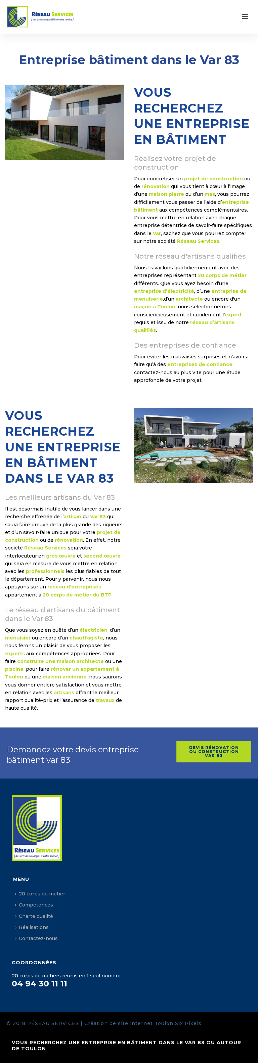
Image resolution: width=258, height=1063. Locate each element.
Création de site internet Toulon (128, 1023)
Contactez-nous (38, 938)
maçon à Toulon (154, 307)
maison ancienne (65, 677)
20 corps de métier (42, 894)
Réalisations (34, 927)
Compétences (36, 905)
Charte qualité (36, 916)
